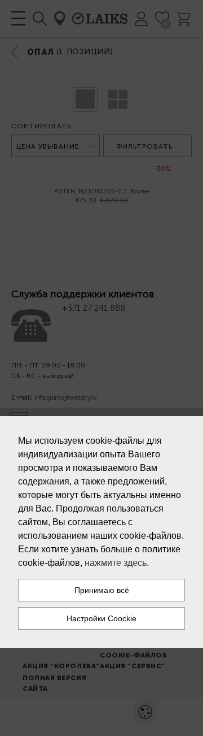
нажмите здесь (116, 563)
